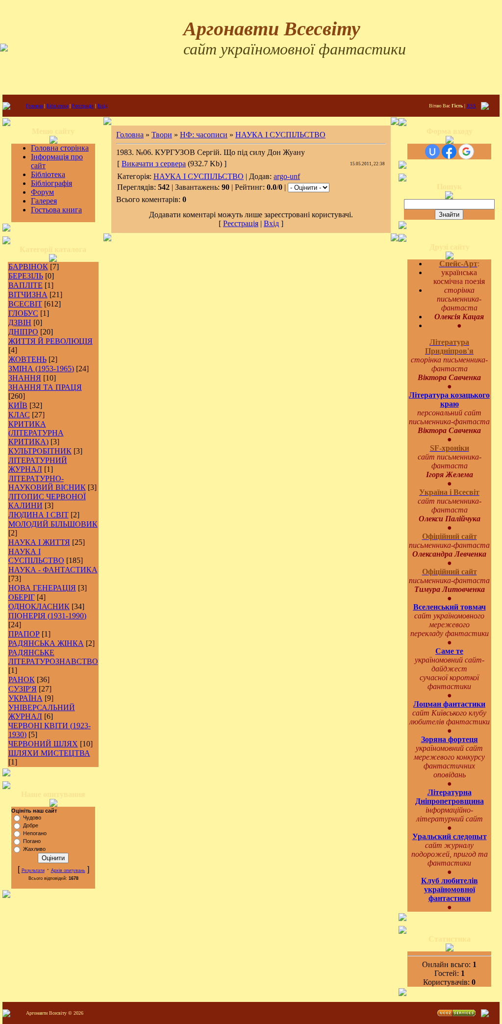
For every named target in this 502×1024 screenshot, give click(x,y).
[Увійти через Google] (466, 151)
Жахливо (34, 849)
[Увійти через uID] (432, 151)
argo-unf (287, 176)
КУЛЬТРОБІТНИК (40, 451)
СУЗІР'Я (22, 689)
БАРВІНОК (28, 266)
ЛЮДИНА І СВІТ (38, 515)
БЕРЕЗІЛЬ (25, 276)
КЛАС (19, 414)
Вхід (102, 105)
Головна (34, 105)
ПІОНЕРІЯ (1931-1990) (47, 616)
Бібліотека (57, 105)
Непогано (35, 833)
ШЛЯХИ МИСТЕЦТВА (49, 753)
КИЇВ (17, 405)
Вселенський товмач (449, 607)
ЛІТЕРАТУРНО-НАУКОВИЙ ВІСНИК (47, 482)
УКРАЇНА (25, 698)
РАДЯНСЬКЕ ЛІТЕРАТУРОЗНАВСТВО (53, 657)
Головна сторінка (60, 148)
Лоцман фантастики (449, 704)
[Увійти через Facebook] (449, 151)
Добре (30, 825)
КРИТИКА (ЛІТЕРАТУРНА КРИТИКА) (36, 433)
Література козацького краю (449, 399)
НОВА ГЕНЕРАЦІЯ (42, 588)
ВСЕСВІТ (25, 304)
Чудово (32, 817)
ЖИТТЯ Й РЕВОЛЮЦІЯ (50, 341)
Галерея (44, 201)
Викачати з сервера (154, 163)
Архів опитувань (68, 870)
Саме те (449, 651)
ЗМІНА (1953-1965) (41, 368)
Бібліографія (51, 183)
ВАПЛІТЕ (25, 285)
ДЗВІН (19, 322)
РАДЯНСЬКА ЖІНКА (46, 643)
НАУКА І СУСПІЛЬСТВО (36, 555)
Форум (42, 192)
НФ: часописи (203, 134)
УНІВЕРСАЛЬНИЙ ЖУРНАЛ (41, 711)
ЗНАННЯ (24, 378)
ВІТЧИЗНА (28, 294)
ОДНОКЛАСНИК (39, 606)
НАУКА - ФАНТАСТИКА (53, 569)
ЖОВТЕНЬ (27, 359)
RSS (471, 105)
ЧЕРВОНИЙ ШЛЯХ (43, 744)
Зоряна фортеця (449, 739)
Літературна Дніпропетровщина (449, 796)
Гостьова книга (56, 209)
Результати (33, 870)
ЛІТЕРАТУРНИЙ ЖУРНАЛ (37, 464)
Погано (32, 841)
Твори (161, 134)
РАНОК (21, 679)
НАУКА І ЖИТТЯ (39, 542)
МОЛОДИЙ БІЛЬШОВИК (53, 524)
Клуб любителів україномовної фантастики (449, 889)
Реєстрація (83, 105)
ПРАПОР (24, 634)
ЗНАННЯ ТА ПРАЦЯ (45, 387)
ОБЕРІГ (21, 597)
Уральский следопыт (449, 836)
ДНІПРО (23, 332)
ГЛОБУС (23, 313)
